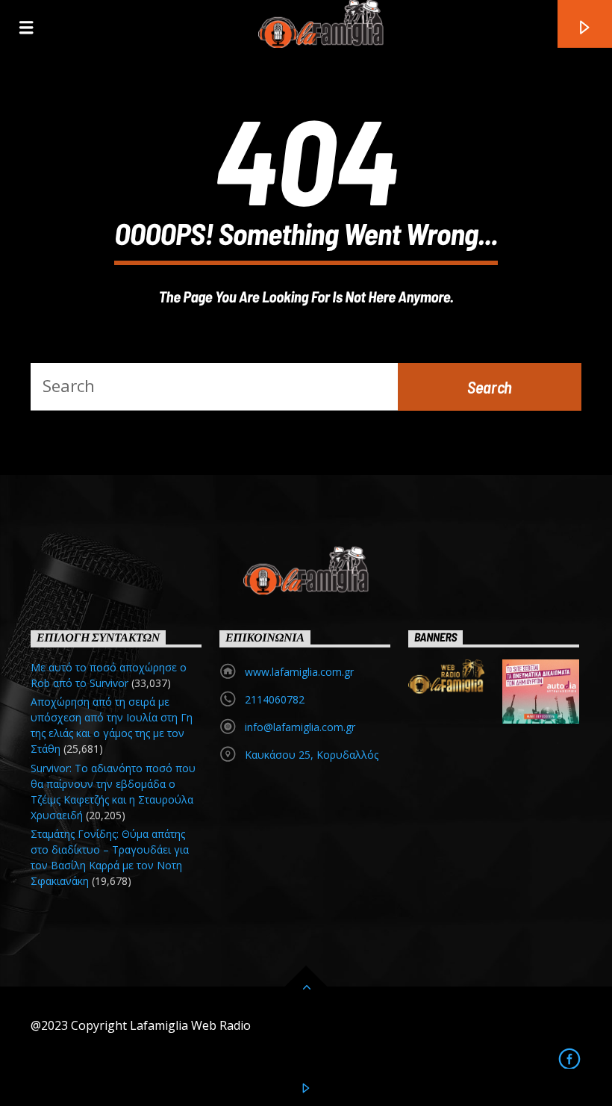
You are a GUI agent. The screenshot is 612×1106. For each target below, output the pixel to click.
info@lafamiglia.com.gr (300, 727)
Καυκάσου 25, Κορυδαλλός (311, 755)
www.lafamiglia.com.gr (299, 672)
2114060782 (275, 699)
